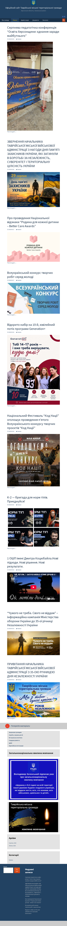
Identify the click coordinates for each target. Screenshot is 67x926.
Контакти (45, 20)
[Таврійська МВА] (64, 17)
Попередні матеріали (18, 726)
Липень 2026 (12, 845)
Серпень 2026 (12, 843)
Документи (35, 20)
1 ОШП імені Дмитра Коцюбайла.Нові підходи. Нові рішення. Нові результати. (32, 562)
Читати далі (11, 132)
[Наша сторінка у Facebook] (63, 17)
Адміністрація (25, 20)
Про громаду (5, 20)
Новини (15, 20)
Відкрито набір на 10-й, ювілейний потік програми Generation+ (31, 327)
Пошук (5, 866)
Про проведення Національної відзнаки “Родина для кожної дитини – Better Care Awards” (33, 222)
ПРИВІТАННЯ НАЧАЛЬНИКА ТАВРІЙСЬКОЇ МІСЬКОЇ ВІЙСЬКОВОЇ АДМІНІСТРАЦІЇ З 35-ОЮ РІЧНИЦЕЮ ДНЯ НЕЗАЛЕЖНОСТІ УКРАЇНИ (31, 670)
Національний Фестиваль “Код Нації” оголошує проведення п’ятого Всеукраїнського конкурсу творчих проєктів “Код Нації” (33, 422)
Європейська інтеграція (16, 746)
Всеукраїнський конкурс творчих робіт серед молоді (30, 275)
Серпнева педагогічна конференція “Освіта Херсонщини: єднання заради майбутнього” (33, 32)
